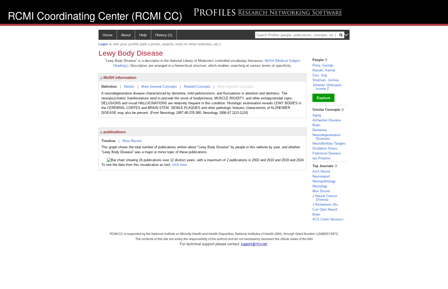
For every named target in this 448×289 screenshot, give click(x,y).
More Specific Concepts (236, 86)
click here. (180, 165)
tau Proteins (321, 158)
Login (103, 44)
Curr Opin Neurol (324, 209)
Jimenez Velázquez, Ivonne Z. (327, 87)
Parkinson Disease (326, 153)
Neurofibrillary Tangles (329, 143)
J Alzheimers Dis (325, 204)
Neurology (319, 186)
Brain (316, 125)
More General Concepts (159, 86)
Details (129, 86)
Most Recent (132, 141)
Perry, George (322, 65)
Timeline (108, 141)
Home (108, 35)
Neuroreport (321, 176)
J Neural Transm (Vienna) (324, 198)
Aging (316, 115)
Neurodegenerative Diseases (326, 136)
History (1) (163, 35)
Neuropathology (324, 181)
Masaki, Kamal (323, 70)
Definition (109, 86)
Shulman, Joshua (325, 80)
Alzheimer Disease (326, 120)
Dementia (319, 130)
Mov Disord (321, 191)
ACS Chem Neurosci (328, 219)
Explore (323, 98)
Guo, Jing (319, 75)
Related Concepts (197, 86)
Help (143, 35)
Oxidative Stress (325, 148)
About (126, 35)
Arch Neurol (321, 171)
